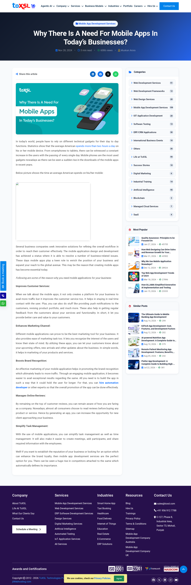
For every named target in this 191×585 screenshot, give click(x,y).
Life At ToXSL (19, 508)
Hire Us (129, 508)
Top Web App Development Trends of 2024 (157, 274)
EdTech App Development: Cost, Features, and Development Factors (158, 327)
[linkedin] (165, 580)
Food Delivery (104, 518)
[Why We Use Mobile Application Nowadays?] (133, 264)
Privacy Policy (133, 518)
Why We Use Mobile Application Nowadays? (156, 263)
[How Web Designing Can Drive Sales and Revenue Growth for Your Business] (133, 252)
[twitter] (159, 580)
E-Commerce (104, 539)
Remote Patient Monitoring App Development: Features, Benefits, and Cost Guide (157, 351)
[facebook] (153, 580)
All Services (61, 544)
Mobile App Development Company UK (138, 551)
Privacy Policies (102, 578)
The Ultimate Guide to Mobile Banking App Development (155, 315)
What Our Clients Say (23, 513)
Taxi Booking (104, 508)
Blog (128, 503)
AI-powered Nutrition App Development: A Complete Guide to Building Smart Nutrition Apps (158, 339)
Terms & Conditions (136, 523)
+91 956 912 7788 (166, 510)
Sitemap (130, 528)
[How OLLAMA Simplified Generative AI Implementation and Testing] (133, 288)
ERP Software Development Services (74, 513)
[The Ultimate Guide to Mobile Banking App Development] (133, 317)
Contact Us (18, 518)
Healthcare (103, 513)
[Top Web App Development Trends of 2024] (133, 276)
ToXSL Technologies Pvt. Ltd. (54, 578)
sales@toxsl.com (166, 503)
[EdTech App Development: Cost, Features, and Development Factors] (133, 329)
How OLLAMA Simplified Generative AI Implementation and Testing (158, 286)
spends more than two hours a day (95, 146)
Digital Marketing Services (68, 523)
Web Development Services (69, 508)
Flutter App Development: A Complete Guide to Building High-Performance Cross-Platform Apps (157, 362)
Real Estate (103, 533)
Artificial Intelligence (65, 528)
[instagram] (170, 580)
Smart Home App (106, 503)
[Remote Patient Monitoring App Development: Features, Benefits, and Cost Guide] (133, 352)
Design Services (63, 518)
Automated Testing (65, 533)
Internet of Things (106, 523)
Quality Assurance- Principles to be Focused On (158, 239)
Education (102, 528)
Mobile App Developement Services (73, 503)
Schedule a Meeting (26, 529)
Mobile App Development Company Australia (138, 537)
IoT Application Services (67, 539)
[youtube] (176, 580)
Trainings (130, 513)
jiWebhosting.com (21, 581)
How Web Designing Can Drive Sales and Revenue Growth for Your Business (158, 251)
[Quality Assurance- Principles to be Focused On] (133, 241)
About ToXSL (19, 503)
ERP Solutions (104, 544)
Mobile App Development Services (97, 23)
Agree (119, 578)
